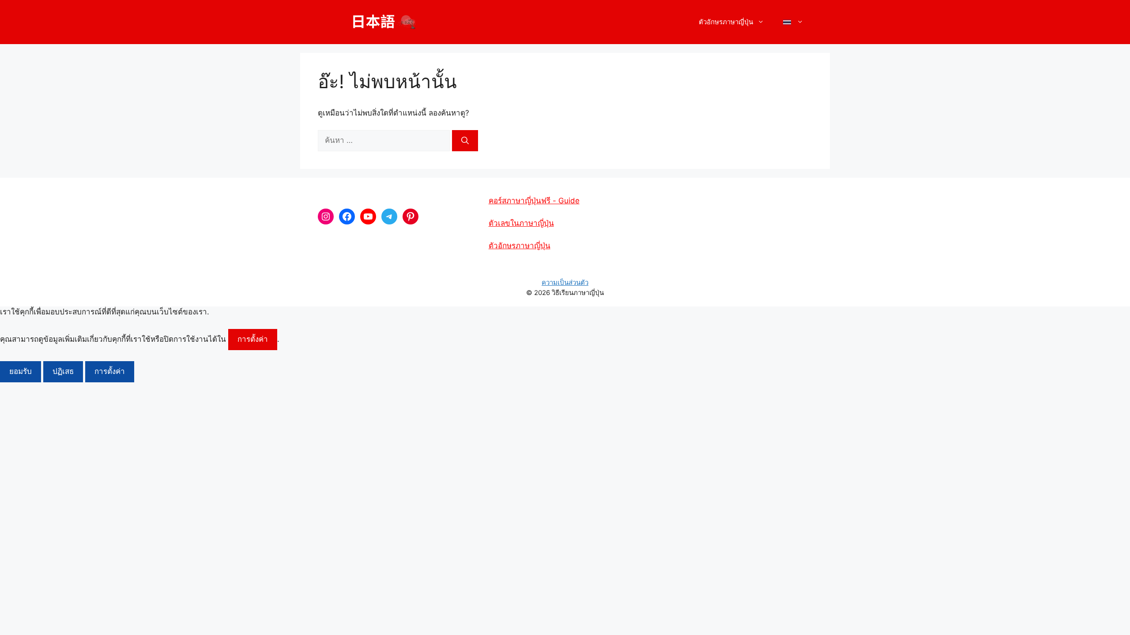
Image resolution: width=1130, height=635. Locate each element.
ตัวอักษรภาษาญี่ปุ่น (519, 245)
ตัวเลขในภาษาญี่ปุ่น (521, 223)
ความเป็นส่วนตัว (565, 282)
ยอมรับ (20, 371)
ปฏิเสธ (63, 371)
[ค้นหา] (465, 140)
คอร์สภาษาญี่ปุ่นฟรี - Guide (534, 200)
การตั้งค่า (252, 339)
